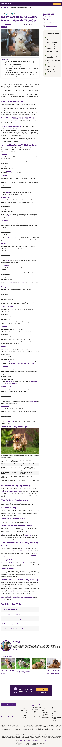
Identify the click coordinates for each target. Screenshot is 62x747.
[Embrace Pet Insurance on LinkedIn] (5, 716)
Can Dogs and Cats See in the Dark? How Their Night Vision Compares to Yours (53, 672)
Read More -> (16, 649)
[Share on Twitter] (26, 24)
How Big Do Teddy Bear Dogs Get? (53, 52)
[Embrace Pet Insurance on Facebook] (1, 716)
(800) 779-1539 (43, 692)
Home (2, 7)
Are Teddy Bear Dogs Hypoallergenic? (52, 56)
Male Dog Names (36, 672)
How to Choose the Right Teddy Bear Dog (53, 70)
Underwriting (53, 1)
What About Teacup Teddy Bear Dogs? (52, 43)
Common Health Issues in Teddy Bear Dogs (53, 65)
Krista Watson (8, 24)
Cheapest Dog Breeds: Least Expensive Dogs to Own (23, 672)
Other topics (4, 26)
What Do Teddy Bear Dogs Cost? (53, 61)
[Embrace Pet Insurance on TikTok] (13, 716)
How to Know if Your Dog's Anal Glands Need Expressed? (7, 672)
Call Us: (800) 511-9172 (38, 1)
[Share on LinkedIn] (29, 24)
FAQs (48, 74)
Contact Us (47, 1)
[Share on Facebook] (24, 24)
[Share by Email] (31, 24)
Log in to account (8, 705)
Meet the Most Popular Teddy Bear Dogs (52, 47)
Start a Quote (57, 4)
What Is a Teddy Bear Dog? (52, 38)
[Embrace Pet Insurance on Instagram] (9, 716)
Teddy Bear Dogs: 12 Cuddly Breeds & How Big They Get (20, 7)
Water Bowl (6, 7)
